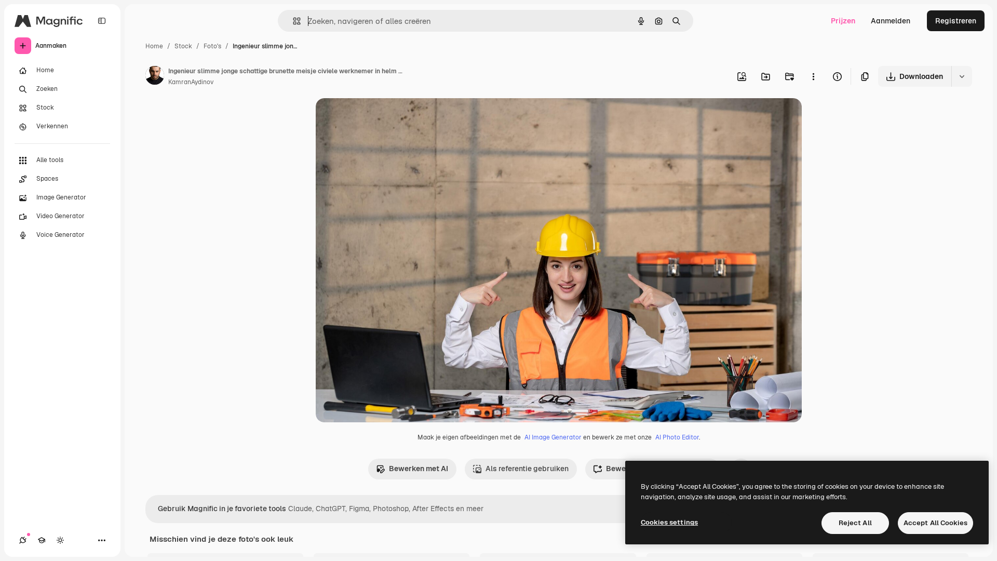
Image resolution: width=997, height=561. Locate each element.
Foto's (212, 46)
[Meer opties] (813, 76)
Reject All (855, 522)
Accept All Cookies (935, 522)
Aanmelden (890, 20)
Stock (183, 46)
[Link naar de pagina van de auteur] (154, 77)
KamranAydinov (190, 82)
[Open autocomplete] (292, 21)
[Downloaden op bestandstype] (961, 76)
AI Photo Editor (677, 437)
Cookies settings (669, 522)
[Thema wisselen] (60, 540)
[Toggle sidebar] (101, 20)
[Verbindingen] (23, 540)
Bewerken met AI (418, 468)
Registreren (955, 20)
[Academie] (41, 540)
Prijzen (843, 20)
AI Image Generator (553, 437)
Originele (384, 118)
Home (154, 46)
